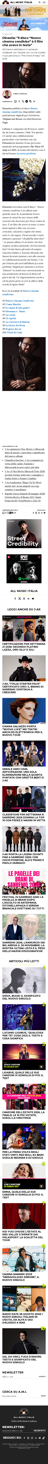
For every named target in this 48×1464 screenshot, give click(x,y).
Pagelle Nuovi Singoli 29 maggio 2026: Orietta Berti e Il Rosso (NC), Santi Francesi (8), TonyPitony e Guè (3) (25, 497)
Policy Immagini (23, 1445)
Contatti (22, 1444)
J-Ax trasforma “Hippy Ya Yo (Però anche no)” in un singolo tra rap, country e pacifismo (23, 486)
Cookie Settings (34, 1445)
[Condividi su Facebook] (19, 101)
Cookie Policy (13, 1445)
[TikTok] (43, 1438)
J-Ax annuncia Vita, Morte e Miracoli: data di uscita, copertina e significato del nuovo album (25, 453)
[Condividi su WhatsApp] (15, 101)
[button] (30, 101)
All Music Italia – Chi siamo (10, 1444)
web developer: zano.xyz (24, 1448)
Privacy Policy (40, 1444)
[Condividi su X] (23, 101)
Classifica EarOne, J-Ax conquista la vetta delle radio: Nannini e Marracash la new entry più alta (24, 464)
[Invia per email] (34, 101)
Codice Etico (30, 1444)
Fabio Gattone (20, 94)
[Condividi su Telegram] (26, 101)
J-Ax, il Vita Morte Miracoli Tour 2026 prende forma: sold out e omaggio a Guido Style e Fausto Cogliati (25, 475)
